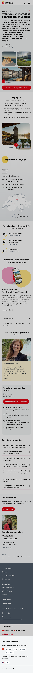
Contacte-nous (8, 509)
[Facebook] (3, 613)
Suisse (15, 649)
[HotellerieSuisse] (19, 630)
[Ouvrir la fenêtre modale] (3, 81)
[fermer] (30, 639)
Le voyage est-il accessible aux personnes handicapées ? (13, 487)
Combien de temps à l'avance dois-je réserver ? (15, 480)
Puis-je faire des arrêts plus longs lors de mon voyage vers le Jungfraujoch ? (15, 473)
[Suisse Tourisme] (7, 634)
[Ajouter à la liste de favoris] (26, 10)
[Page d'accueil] (7, 2)
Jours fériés (5, 547)
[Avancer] (19, 216)
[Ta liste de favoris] (24, 3)
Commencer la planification (16, 88)
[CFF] (7, 630)
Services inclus (8, 318)
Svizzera (22, 649)
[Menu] (29, 3)
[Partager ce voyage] (29, 10)
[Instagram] (6, 613)
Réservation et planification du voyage (13, 324)
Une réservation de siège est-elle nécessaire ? (14, 459)
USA (7, 662)
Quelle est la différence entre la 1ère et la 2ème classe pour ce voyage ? (15, 446)
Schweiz (8, 649)
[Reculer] (14, 216)
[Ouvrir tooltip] (12, 47)
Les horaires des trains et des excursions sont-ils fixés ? (12, 453)
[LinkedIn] (9, 613)
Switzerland (9, 652)
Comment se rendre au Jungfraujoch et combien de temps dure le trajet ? (15, 465)
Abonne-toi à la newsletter (12, 618)
